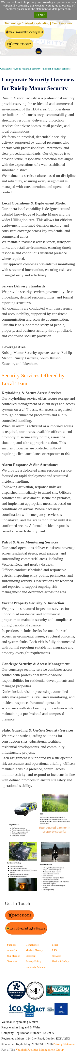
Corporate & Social (36, 966)
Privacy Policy (33, 961)
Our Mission (13, 955)
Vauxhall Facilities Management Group (40, 1049)
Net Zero (56, 955)
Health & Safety (60, 961)
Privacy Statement (64, 1044)
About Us (12, 950)
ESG (54, 950)
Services (12, 961)
